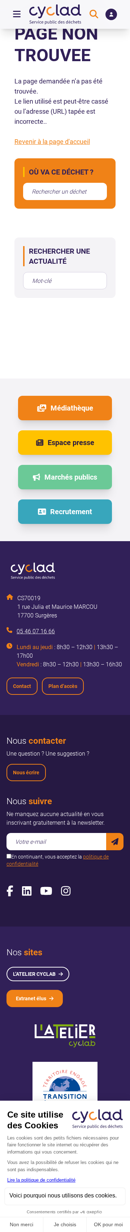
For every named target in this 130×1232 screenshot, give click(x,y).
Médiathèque (72, 408)
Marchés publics (70, 477)
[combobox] (65, 191)
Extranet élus (31, 998)
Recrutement (71, 511)
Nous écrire (26, 772)
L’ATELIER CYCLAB (34, 974)
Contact (22, 686)
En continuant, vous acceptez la (57, 860)
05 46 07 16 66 (36, 631)
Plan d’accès (62, 686)
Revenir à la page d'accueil (52, 141)
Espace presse (71, 442)
